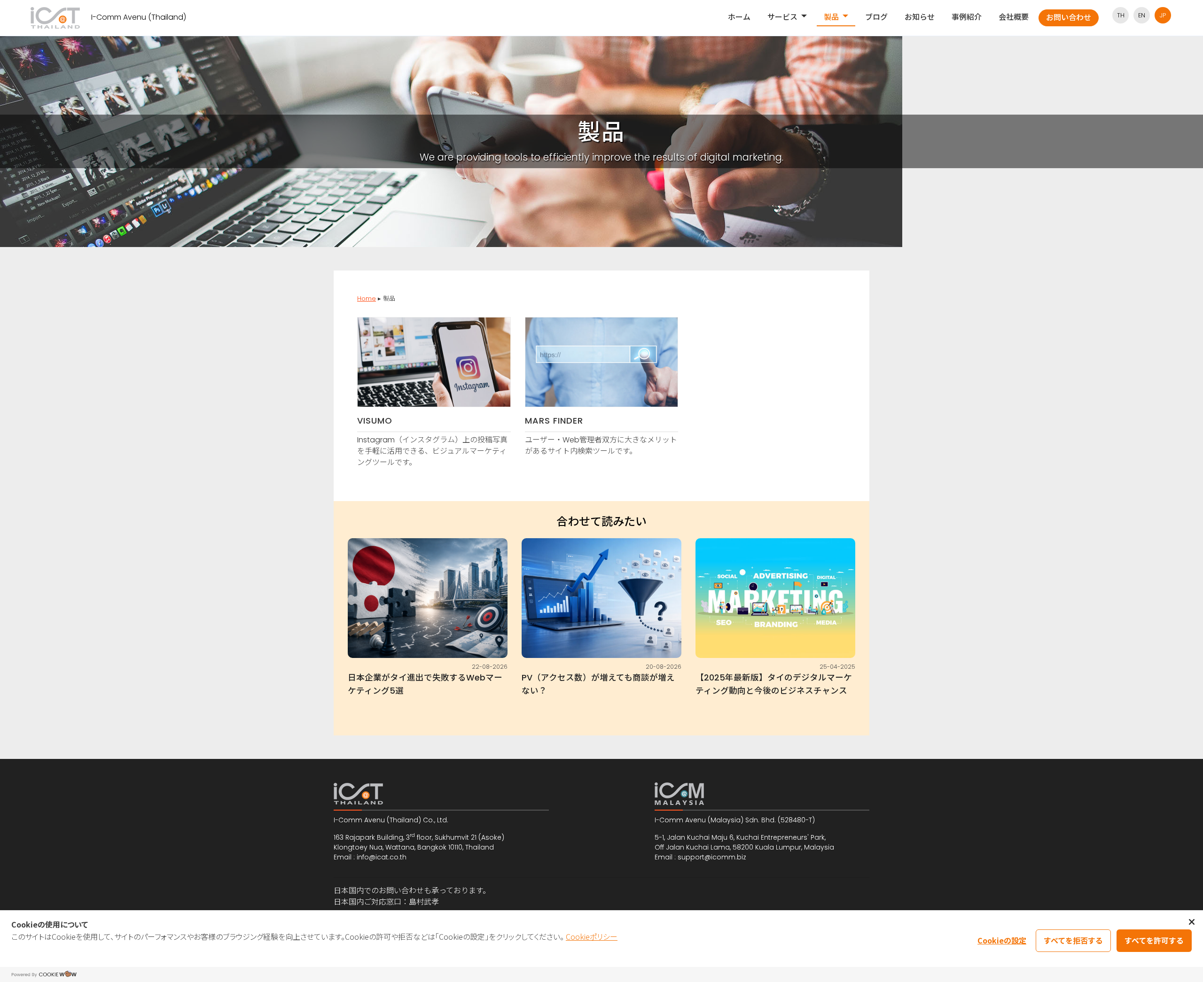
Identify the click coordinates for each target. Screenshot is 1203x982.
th (1121, 15)
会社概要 (1014, 17)
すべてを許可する (1154, 940)
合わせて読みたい (601, 522)
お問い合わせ (1068, 17)
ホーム (739, 17)
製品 (831, 17)
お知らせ (920, 17)
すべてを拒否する (1073, 940)
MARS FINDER (554, 420)
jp (1163, 15)
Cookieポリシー (591, 936)
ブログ (876, 17)
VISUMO (374, 420)
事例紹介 (967, 17)
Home (366, 298)
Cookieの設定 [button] (1001, 940)
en (1141, 15)
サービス (782, 17)
